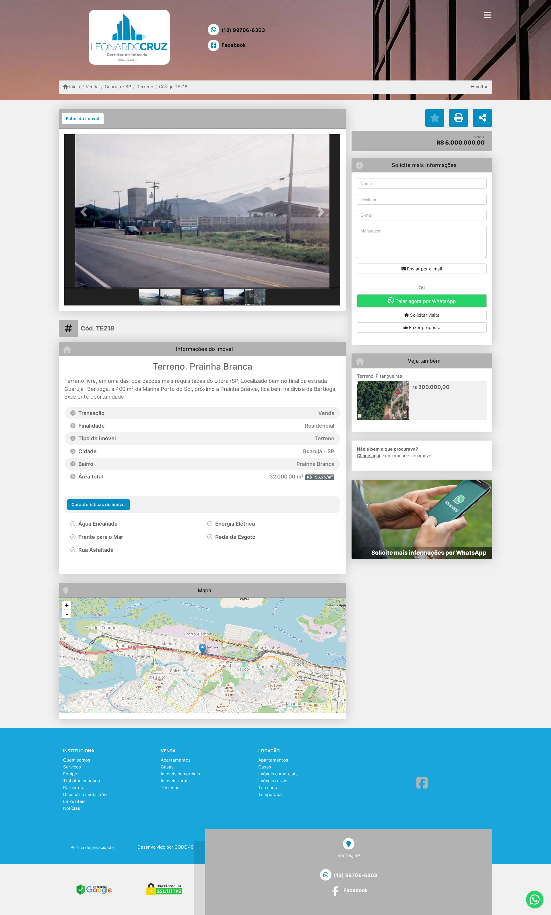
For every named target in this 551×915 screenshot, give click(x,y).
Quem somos (76, 760)
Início (74, 86)
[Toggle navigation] (487, 15)
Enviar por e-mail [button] (424, 269)
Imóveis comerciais (180, 773)
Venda (92, 86)
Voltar (481, 86)
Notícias (71, 808)
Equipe (70, 773)
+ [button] (67, 605)
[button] (85, 211)
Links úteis (74, 801)
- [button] (67, 614)
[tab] (83, 118)
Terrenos (170, 787)
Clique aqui (368, 455)
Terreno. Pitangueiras (379, 376)
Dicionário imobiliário (85, 794)
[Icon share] (422, 783)
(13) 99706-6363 (243, 30)
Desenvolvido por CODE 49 (165, 847)
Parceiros (73, 787)
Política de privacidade (92, 847)
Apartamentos (176, 760)
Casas (167, 767)
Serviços (72, 767)
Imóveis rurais (175, 780)
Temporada (270, 794)
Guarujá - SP (118, 86)
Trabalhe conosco (81, 780)
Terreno (145, 86)
